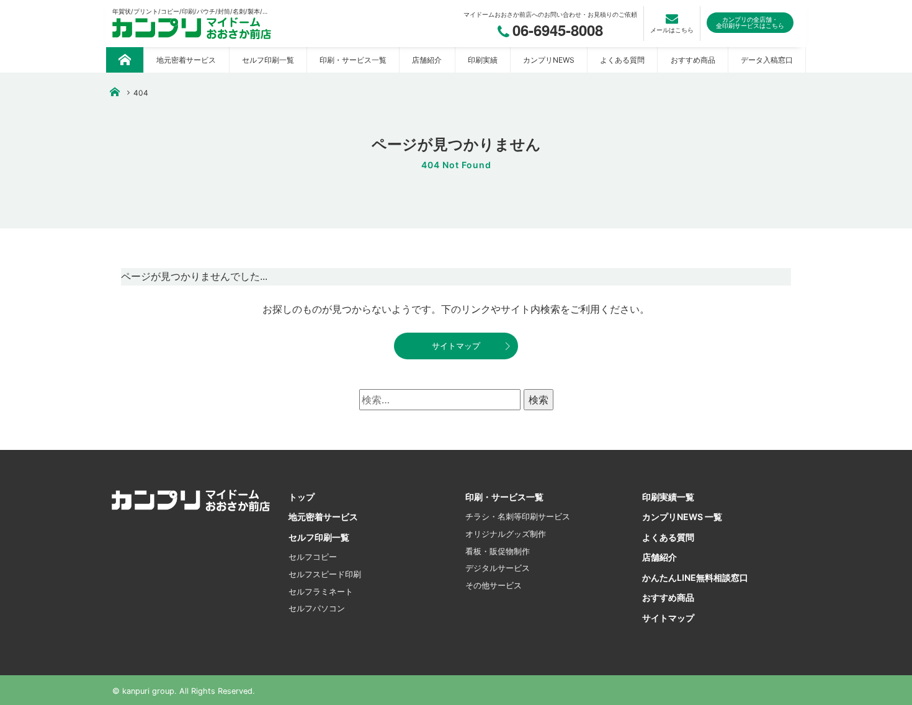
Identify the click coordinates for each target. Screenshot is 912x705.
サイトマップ (456, 346)
